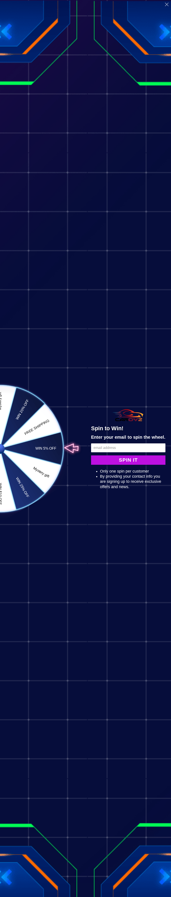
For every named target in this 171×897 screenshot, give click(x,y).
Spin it (128, 460)
